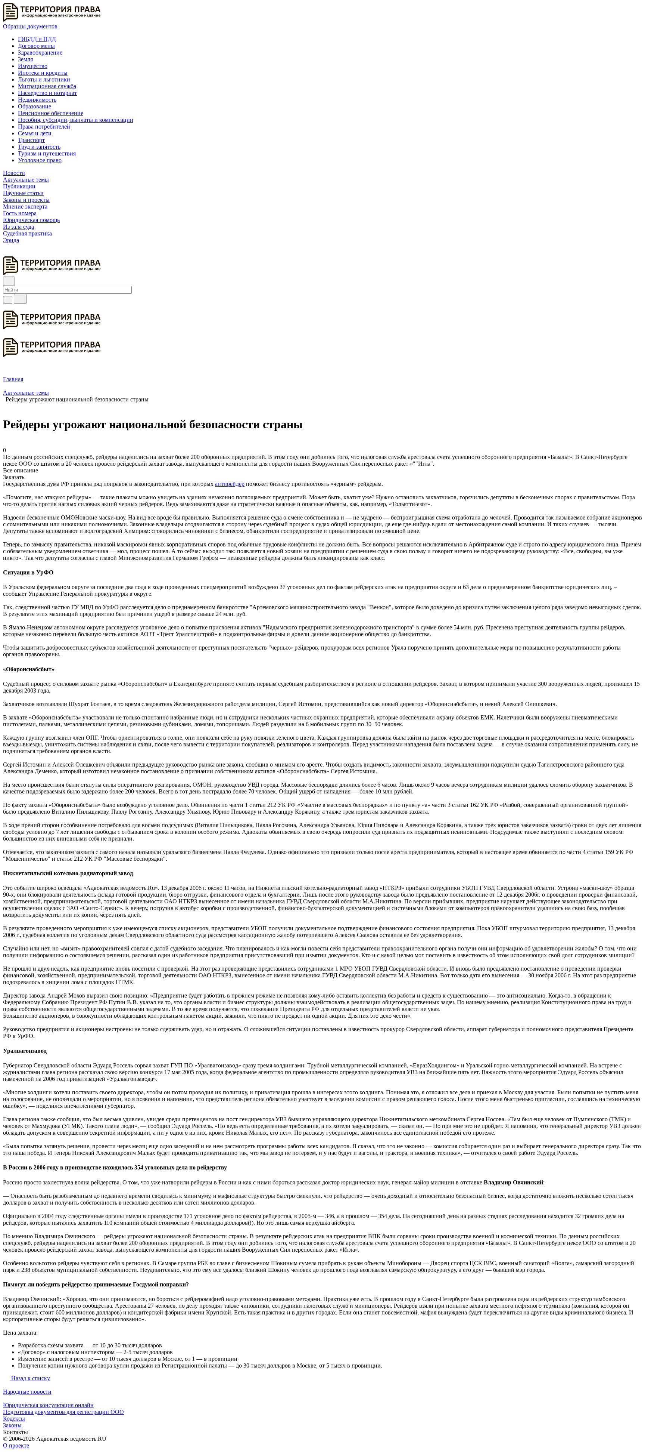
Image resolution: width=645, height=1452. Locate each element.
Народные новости (27, 1391)
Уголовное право (40, 160)
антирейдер (229, 484)
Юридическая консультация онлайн (48, 1405)
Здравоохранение (40, 52)
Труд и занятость (39, 147)
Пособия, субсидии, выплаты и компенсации (75, 120)
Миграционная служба (47, 86)
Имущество (32, 66)
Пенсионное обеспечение (50, 113)
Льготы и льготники (44, 79)
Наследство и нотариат (47, 93)
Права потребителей (44, 126)
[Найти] (20, 299)
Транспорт (31, 140)
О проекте (16, 1445)
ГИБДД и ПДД (37, 39)
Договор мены (36, 46)
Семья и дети (35, 133)
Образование (34, 106)
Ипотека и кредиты (43, 73)
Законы (12, 1425)
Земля (25, 59)
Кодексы (14, 1418)
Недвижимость (37, 99)
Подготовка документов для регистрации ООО (63, 1412)
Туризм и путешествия (47, 153)
